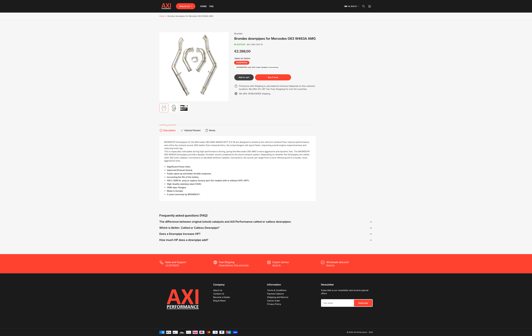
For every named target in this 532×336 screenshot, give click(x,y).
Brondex (238, 33)
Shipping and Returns (277, 297)
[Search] (363, 6)
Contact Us (218, 293)
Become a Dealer (221, 297)
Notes (212, 130)
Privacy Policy (274, 304)
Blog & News (219, 300)
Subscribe (363, 303)
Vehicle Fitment (192, 130)
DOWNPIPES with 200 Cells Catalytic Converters (257, 67)
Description (169, 130)
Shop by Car (184, 6)
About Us (217, 290)
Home (203, 6)
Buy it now (273, 77)
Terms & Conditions (277, 290)
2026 (371, 332)
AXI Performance (360, 332)
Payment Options (275, 293)
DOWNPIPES (241, 62)
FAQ (211, 6)
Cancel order (273, 300)
